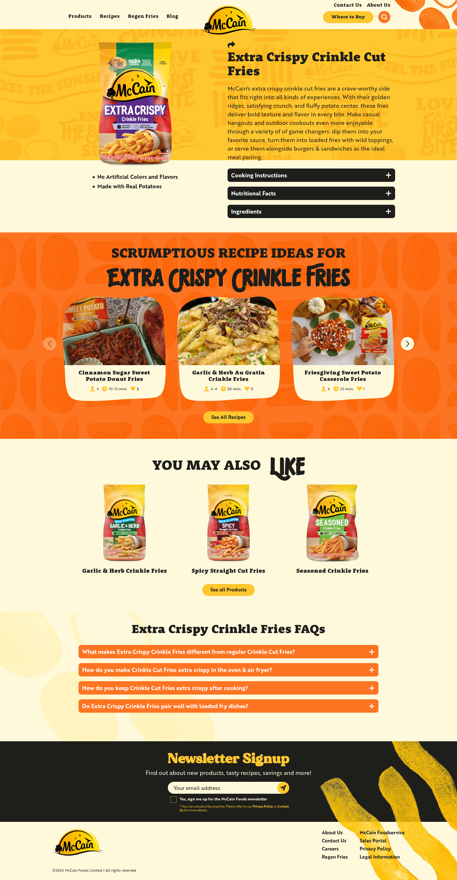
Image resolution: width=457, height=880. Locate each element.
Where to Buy (348, 17)
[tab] (228, 651)
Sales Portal (373, 840)
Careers (330, 848)
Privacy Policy (263, 806)
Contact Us (348, 5)
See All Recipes (228, 417)
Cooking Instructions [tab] (259, 175)
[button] (407, 343)
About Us (378, 5)
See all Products (228, 589)
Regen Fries (335, 856)
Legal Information (380, 856)
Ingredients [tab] (246, 211)
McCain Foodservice (382, 832)
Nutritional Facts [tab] (253, 193)
